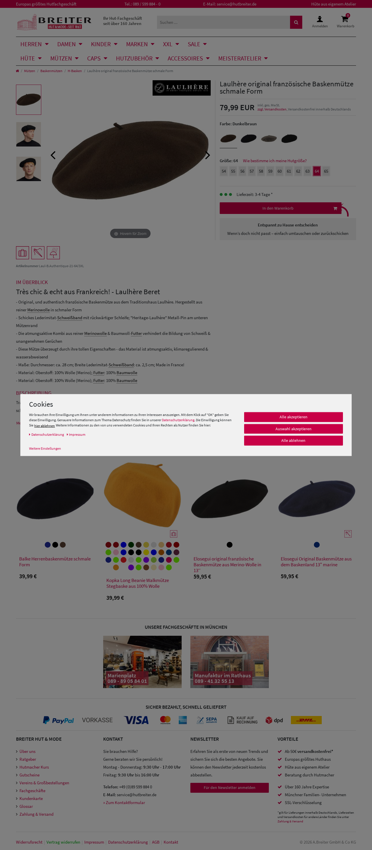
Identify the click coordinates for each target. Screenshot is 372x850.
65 (326, 171)
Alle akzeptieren (293, 416)
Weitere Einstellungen (45, 448)
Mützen (61, 58)
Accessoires (185, 58)
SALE (194, 44)
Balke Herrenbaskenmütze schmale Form (55, 562)
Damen (66, 44)
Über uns (27, 751)
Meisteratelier (239, 58)
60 (280, 171)
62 (298, 171)
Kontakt (171, 842)
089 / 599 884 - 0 (146, 4)
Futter (136, 333)
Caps (94, 58)
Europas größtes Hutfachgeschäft (46, 4)
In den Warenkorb (278, 208)
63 (307, 171)
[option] (28, 100)
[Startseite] (17, 71)
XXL (167, 44)
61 (289, 171)
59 (270, 171)
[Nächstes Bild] (208, 154)
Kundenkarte (31, 798)
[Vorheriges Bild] (53, 154)
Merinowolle (38, 309)
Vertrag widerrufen (63, 842)
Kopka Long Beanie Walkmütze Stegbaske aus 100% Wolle (137, 583)
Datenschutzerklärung (178, 420)
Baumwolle (127, 372)
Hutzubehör (134, 58)
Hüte (27, 58)
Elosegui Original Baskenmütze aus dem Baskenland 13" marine (316, 562)
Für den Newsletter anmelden (229, 787)
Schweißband (69, 317)
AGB (156, 842)
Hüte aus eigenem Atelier (333, 4)
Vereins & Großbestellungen (44, 782)
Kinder (101, 44)
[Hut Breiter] (54, 22)
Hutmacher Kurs (34, 767)
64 (317, 171)
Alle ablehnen (293, 440)
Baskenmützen (51, 71)
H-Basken (75, 71)
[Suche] (296, 22)
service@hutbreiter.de (236, 4)
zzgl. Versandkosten (272, 109)
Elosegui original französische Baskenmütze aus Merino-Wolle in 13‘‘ (227, 564)
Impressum (94, 842)
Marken (137, 44)
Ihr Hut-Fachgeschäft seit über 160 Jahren (122, 20)
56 (242, 171)
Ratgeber (27, 759)
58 (261, 171)
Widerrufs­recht (29, 842)
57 (252, 171)
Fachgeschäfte (32, 790)
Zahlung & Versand (36, 814)
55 (233, 171)
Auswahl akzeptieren (294, 428)
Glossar (26, 806)
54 (224, 171)
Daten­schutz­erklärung (128, 842)
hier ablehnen (44, 426)
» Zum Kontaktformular (124, 802)
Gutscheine (29, 775)
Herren (31, 44)
